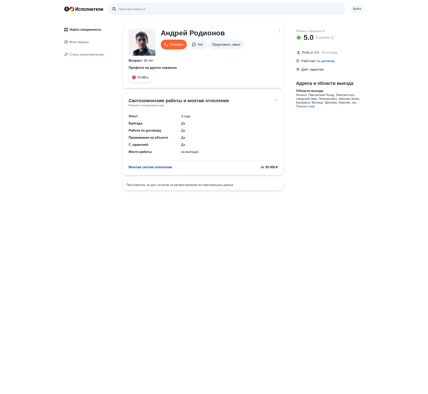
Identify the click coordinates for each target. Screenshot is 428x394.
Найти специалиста (85, 29)
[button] (174, 44)
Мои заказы (79, 42)
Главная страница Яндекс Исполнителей (83, 9)
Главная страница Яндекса (66, 9)
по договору (326, 61)
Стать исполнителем (87, 54)
